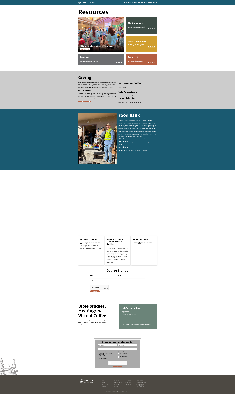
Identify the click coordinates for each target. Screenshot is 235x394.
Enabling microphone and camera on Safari (131, 312)
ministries (105, 384)
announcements (118, 382)
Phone (119, 275)
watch (104, 386)
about (104, 382)
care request (128, 384)
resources (116, 380)
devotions (128, 382)
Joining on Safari (125, 311)
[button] (134, 2)
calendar (116, 384)
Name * (92, 275)
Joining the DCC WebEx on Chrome (129, 314)
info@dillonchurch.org (141, 382)
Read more (83, 49)
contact (116, 386)
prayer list (128, 380)
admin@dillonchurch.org (138, 324)
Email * (91, 280)
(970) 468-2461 (139, 380)
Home (103, 380)
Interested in (121, 280)
